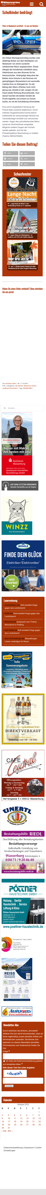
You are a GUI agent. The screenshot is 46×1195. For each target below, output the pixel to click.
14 (33, 1118)
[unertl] (17, 808)
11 (15, 1118)
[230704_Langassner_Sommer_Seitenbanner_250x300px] (17, 653)
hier (4, 1048)
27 (27, 1125)
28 (33, 1125)
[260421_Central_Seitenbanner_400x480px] (23, 751)
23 (3, 1125)
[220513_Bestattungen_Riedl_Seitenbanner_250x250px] (23, 832)
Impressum (29, 1147)
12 (21, 1118)
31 (9, 1128)
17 (9, 1121)
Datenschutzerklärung (26, 1061)
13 (27, 1118)
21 (33, 1121)
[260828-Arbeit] (22, 210)
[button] (10, 153)
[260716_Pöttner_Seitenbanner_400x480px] (23, 880)
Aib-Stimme (19, 386)
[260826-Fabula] (22, 179)
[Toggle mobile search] (41, 4)
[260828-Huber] (22, 241)
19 (21, 1121)
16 (3, 1121)
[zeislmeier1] (17, 1008)
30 (3, 1128)
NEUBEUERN (27, 388)
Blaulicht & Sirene (30, 386)
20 (27, 1121)
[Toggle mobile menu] (32, 4)
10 (9, 1118)
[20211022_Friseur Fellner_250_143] (17, 936)
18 (15, 1121)
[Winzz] (17, 497)
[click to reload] (15, 1073)
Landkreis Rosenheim (9, 388)
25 (15, 1125)
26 (21, 1125)
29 (40, 1125)
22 (40, 1121)
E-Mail (6, 1051)
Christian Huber (10, 383)
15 (40, 1118)
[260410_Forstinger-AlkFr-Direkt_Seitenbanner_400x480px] (23, 695)
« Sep (4, 1131)
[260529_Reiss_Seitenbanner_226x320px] (17, 959)
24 (9, 1125)
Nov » (10, 1131)
